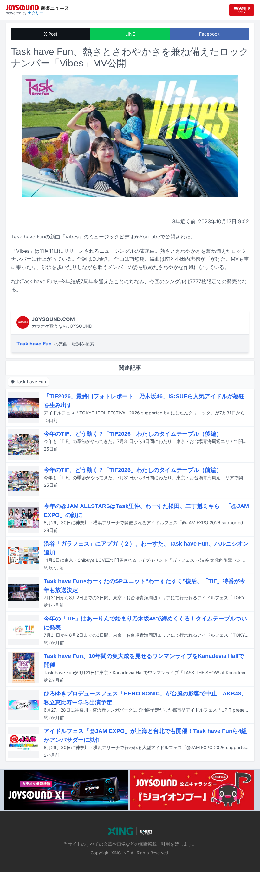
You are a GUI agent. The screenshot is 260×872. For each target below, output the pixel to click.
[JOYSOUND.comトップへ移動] (241, 10)
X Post (50, 34)
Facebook (209, 34)
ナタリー (35, 12)
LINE (130, 34)
